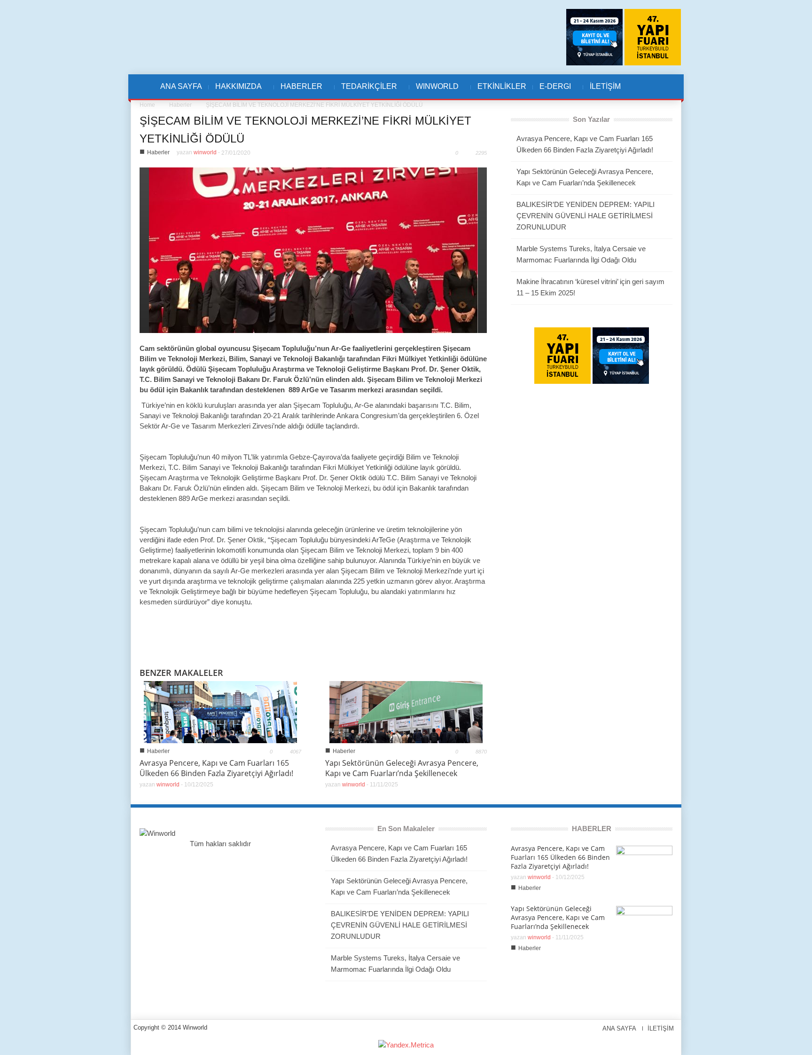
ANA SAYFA (181, 86)
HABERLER (298, 91)
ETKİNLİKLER (501, 86)
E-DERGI (552, 91)
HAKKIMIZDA (235, 91)
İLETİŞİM (605, 86)
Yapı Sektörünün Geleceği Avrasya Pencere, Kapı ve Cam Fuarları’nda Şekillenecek (401, 768)
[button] (649, 86)
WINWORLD (434, 91)
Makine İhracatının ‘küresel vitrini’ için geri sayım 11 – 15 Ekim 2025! (590, 287)
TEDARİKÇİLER (366, 91)
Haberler (180, 105)
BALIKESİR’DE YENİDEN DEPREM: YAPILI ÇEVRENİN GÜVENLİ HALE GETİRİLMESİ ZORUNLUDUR (585, 215)
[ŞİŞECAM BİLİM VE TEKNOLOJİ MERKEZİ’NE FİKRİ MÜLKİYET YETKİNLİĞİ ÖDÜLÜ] (313, 250)
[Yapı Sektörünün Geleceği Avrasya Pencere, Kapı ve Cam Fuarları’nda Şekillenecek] (406, 711)
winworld (205, 152)
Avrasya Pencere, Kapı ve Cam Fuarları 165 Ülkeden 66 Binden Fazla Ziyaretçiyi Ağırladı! (216, 768)
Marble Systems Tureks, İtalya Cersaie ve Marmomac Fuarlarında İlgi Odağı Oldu (581, 254)
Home (147, 105)
